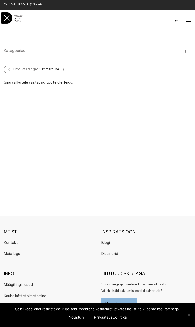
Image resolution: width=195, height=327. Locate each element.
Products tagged (36, 69)
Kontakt (11, 243)
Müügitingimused (18, 285)
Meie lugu (12, 254)
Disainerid (109, 254)
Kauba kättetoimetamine (25, 296)
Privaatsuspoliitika (110, 317)
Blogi (105, 243)
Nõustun (76, 317)
